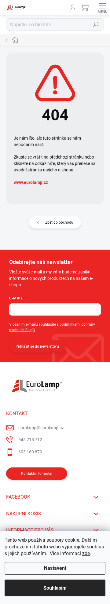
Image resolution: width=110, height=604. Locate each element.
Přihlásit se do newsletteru (37, 346)
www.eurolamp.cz (31, 182)
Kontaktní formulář (37, 473)
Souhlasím (55, 588)
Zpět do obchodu (59, 222)
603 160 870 (30, 451)
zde (86, 553)
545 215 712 (30, 439)
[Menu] (102, 7)
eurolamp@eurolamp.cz (41, 427)
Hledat (95, 24)
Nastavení (55, 568)
